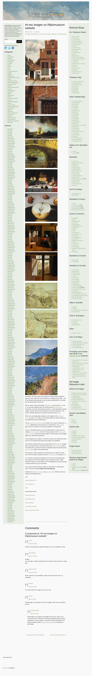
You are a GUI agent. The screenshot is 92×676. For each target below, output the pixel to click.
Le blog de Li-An (76, 204)
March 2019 (10, 260)
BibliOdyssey (48, 405)
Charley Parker (35, 610)
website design (75, 356)
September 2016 (11, 308)
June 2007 (9, 486)
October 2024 (10, 159)
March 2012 (10, 394)
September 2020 (11, 231)
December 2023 (11, 172)
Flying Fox (74, 46)
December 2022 (11, 189)
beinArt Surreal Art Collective (78, 63)
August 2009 (10, 444)
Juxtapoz (74, 151)
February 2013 (10, 377)
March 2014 (10, 356)
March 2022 (10, 202)
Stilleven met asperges (48, 622)
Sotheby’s (74, 430)
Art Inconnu (75, 50)
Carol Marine (75, 89)
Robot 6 (74, 219)
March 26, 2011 (33, 586)
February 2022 (10, 204)
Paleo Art (9, 96)
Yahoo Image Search (77, 453)
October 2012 (10, 383)
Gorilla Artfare (75, 261)
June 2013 (9, 370)
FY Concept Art (75, 277)
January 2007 (10, 494)
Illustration (9, 85)
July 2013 (9, 369)
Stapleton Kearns (76, 110)
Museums (9, 88)
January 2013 (10, 378)
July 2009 (9, 446)
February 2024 (10, 169)
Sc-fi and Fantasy (11, 104)
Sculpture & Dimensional (13, 106)
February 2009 (10, 454)
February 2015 (10, 338)
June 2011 (9, 409)
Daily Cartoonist (75, 246)
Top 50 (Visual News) (77, 341)
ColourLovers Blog (76, 332)
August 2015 (10, 329)
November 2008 (11, 459)
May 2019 (9, 257)
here (61, 405)
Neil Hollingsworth (76, 102)
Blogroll (9, 64)
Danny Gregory (75, 172)
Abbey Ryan (75, 91)
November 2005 (11, 516)
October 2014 (10, 345)
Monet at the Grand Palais (32, 510)
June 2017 (9, 294)
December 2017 (11, 284)
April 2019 (9, 258)
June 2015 (9, 332)
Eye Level (74, 65)
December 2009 (11, 438)
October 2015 (10, 326)
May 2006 (9, 507)
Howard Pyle (75, 161)
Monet (64, 454)
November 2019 (11, 247)
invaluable (74, 422)
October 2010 (10, 422)
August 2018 (10, 271)
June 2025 (9, 151)
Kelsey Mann (75, 290)
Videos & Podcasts (11, 117)
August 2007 (10, 483)
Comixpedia (75, 235)
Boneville (74, 242)
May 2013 (9, 372)
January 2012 (10, 398)
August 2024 (10, 162)
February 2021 (10, 223)
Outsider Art (10, 92)
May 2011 (9, 410)
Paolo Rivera (75, 227)
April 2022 (9, 201)
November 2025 (11, 143)
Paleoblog (74, 306)
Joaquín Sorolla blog (77, 71)
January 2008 (10, 475)
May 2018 (9, 276)
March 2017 (10, 298)
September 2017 (11, 289)
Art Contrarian (75, 60)
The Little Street (34, 432)
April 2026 (9, 135)
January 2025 (10, 154)
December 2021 (11, 207)
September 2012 (11, 385)
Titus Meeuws (75, 117)
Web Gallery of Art (76, 405)
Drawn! (74, 203)
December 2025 (11, 141)
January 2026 (10, 140)
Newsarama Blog (76, 221)
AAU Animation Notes (77, 297)
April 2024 (9, 165)
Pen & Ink (9, 100)
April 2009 (9, 451)
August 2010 (10, 425)
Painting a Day (10, 95)
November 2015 (11, 324)
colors (30, 540)
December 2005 (11, 515)
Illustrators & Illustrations (77, 178)
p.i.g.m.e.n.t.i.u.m (76, 68)
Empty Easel (75, 323)
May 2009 (9, 449)
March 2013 (10, 375)
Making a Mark (75, 55)
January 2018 (10, 282)
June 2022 (9, 197)
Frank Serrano (75, 128)
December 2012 (11, 380)
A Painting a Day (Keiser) (78, 81)
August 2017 (10, 290)
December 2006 (11, 495)
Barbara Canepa (76, 208)
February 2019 (10, 261)
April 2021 (9, 220)
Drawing (9, 79)
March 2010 (10, 433)
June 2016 (9, 313)
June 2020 (9, 236)
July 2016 (9, 311)
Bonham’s (74, 432)
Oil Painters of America (77, 42)
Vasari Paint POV (76, 44)
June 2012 (9, 390)
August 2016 (10, 310)
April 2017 (9, 297)
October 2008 (10, 460)
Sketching (9, 109)
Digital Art (9, 74)
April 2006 (9, 508)
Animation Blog (75, 271)
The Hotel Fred (75, 243)
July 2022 (9, 196)
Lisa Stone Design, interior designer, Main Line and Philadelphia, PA (78, 369)
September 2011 (11, 404)
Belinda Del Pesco (76, 121)
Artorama (74, 152)
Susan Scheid (32, 569)
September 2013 (11, 366)
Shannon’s (74, 442)
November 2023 (11, 173)
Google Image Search (77, 450)
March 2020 (10, 241)
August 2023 (10, 178)
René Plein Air (75, 120)
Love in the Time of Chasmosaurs (80, 310)
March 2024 (10, 167)
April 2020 (9, 239)
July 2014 (9, 350)
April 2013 (9, 374)
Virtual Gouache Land (77, 101)
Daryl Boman (32, 553)
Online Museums (11, 90)
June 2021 (9, 217)
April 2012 (9, 393)
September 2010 (11, 423)
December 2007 (11, 476)
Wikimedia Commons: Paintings (79, 393)
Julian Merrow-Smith (77, 84)
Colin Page (74, 112)
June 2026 (9, 132)
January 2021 (10, 225)
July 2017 (9, 292)
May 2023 (9, 181)
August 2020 (10, 233)
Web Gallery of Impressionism (79, 409)
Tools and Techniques (12, 112)
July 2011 (9, 407)
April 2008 (9, 470)
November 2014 (11, 343)
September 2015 (11, 327)
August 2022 (10, 194)
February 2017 (10, 300)
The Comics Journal (76, 234)
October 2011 (10, 402)
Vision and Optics (11, 119)
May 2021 (9, 218)
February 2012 (10, 396)
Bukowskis (74, 440)
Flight (73, 230)
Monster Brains (75, 177)
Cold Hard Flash (76, 272)
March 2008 (10, 471)
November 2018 (11, 266)
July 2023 (9, 180)
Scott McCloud (75, 232)
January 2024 (10, 170)
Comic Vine (74, 222)
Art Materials (10, 61)
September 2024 (11, 160)
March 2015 (10, 337)
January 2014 (10, 359)
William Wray (75, 126)
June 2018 (9, 274)
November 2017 (11, 285)
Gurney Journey (76, 36)
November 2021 (11, 209)
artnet (73, 419)
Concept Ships (75, 279)
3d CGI (9, 55)
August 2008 (10, 463)
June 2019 (9, 255)
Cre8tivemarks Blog (76, 292)
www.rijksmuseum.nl (30, 480)
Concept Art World (76, 274)
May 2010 (9, 430)
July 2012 (9, 388)
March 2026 (10, 136)
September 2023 (11, 177)
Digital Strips (75, 251)
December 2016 (11, 303)
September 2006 (11, 500)
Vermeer (61, 425)
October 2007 (10, 479)
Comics (9, 69)
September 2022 (11, 193)
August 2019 (10, 252)
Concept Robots (76, 281)
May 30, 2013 (32, 599)
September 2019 (11, 250)
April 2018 (9, 277)
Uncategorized (10, 114)
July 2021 (9, 215)
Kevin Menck (75, 105)
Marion (30, 596)
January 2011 (10, 417)
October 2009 (10, 441)
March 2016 (10, 318)
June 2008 (9, 467)
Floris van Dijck (29, 449)
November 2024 (11, 157)
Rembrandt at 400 (30, 499)
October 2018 (10, 268)
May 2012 (9, 391)
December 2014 (11, 342)
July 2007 (9, 484)
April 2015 (9, 335)
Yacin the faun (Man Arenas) (78, 288)
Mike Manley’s (77, 141)
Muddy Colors (75, 259)
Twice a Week (75, 133)
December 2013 (11, 361)
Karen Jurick (75, 86)
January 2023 (10, 188)
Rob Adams (75, 136)
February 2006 (10, 511)
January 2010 (10, 436)
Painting (9, 93)
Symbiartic (74, 308)
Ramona (31, 583)
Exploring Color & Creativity (78, 58)
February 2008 (10, 473)
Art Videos (9, 63)
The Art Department (76, 193)
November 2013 (11, 362)
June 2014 (9, 351)
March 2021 (10, 221)
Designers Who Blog (77, 183)
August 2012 (10, 386)
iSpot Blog (74, 185)
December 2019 (11, 245)
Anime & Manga (11, 60)
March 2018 (10, 279)
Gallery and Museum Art (12, 82)
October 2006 (10, 499)
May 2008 (9, 468)
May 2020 (9, 237)
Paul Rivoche (75, 245)
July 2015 (9, 330)
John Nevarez (75, 282)
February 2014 (10, 358)
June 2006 (9, 505)
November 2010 (11, 420)
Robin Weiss (75, 123)
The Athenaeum (76, 396)
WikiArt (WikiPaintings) (77, 397)
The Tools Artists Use (77, 319)
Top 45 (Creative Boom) (77, 347)
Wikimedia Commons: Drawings (79, 394)
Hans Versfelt (75, 115)
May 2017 (9, 295)
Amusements (10, 56)
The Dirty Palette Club (77, 139)
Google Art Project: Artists (78, 399)
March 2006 (10, 510)
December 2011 (11, 399)
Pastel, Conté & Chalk (12, 98)
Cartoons (9, 66)
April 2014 (9, 354)
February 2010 (10, 435)
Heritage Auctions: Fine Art (78, 435)
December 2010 (11, 418)
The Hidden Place (76, 52)
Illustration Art (75, 166)
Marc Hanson (75, 104)
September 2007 (11, 481)
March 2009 (10, 452)
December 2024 (11, 156)
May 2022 (9, 199)
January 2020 (10, 244)
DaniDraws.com (75, 182)
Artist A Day (74, 62)
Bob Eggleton (75, 195)
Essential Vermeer (30, 495)
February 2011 (10, 415)
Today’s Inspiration (76, 167)
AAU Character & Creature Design (80, 295)
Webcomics (10, 122)
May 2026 (9, 133)
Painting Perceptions (77, 41)
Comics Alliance (75, 224)
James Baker (75, 238)
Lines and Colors (7, 657)
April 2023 (9, 183)
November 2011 (11, 401)
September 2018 (11, 269)
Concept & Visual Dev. (12, 71)
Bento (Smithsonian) (77, 49)
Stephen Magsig (76, 129)
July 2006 (9, 503)
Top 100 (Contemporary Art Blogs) (80, 342)
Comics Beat (75, 218)
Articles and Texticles (77, 298)
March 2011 (10, 414)
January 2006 (10, 513)
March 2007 (10, 491)
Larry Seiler (75, 109)
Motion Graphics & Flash (13, 87)
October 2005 (10, 518)
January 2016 (10, 321)
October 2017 (10, 287)
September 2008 (11, 462)
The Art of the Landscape (78, 57)
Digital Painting (10, 76)
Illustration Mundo (76, 169)
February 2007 (10, 492)
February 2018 (10, 281)
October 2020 (10, 229)
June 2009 (9, 447)
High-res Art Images (12, 84)
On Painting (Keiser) (77, 83)
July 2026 (9, 130)
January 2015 (10, 340)
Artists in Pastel (75, 73)
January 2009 (10, 455)
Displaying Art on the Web (13, 77)
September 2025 (11, 146)
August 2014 (10, 348)
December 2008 (11, 457)
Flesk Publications (76, 206)
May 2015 (9, 334)
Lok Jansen (49, 472)
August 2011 (10, 406)
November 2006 (11, 497)
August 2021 (10, 213)
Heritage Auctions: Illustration (79, 437)
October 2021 (10, 210)
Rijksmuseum (57, 407)
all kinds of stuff (75, 287)
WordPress (12, 667)
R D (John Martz (76, 174)
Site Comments (10, 108)
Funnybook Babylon (76, 237)
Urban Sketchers (76, 47)
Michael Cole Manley (77, 137)
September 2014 (11, 346)
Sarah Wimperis (76, 134)
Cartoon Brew (75, 269)
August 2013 (10, 367)
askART (74, 421)
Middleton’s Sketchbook (77, 240)
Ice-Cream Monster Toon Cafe (79, 293)
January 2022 (10, 205)
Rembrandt (59, 444)
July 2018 (9, 273)
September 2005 (11, 519)
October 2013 (10, 364)
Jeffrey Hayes (75, 87)
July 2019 (9, 253)
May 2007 (9, 487)
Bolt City (74, 229)
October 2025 (10, 144)
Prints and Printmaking (12, 101)
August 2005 (10, 521)
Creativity (9, 72)
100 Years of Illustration (77, 162)
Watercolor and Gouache (13, 120)
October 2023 (10, 175)
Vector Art (9, 116)
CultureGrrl (74, 70)
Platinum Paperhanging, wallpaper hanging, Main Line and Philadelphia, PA (80, 365)
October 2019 (10, 249)
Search (6, 39)
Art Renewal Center (76, 407)
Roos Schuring (75, 113)
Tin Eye (74, 463)
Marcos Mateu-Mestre (77, 285)
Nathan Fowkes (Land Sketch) (79, 125)
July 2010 (9, 426)
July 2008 (9, 465)
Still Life (74, 54)
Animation (9, 58)
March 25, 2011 (33, 543)
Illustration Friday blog (77, 175)
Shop (26, 487)
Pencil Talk (74, 321)
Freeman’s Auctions (76, 438)
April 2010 (9, 431)
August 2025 (10, 148)
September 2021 (11, 212)
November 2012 (11, 382)
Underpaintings (75, 38)
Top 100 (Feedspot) (76, 346)
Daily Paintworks (76, 92)
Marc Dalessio (75, 107)
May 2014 (9, 353)
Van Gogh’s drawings (31, 506)
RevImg (74, 465)
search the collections (36, 423)
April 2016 (9, 316)
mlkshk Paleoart (76, 311)
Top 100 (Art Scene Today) (78, 344)
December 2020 (11, 226)
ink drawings (51, 454)
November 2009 (11, 439)
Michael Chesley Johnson (78, 131)
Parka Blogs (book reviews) (78, 209)
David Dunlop (75, 66)
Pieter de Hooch (57, 446)
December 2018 (11, 265)
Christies (74, 434)
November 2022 (11, 191)
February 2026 (10, 138)
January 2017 (10, 301)
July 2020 (9, 234)
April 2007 (9, 489)
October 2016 (10, 306)
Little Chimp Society (76, 170)
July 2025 (9, 149)
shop (59, 412)
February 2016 (10, 319)
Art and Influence (76, 39)
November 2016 (11, 305)
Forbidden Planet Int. (77, 226)
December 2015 (11, 322)
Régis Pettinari (75, 118)
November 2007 (11, 478)
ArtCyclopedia (75, 404)
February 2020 (10, 242)
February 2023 (10, 186)
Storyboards (10, 111)
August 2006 (10, 502)
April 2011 (9, 412)
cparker (38, 31)
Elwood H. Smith (76, 180)
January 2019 (10, 263)
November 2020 (11, 228)
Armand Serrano (76, 284)
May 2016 (9, 314)
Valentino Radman (38, 472)
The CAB (74, 276)
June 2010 (9, 428)
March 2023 (10, 185)
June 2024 (9, 164)
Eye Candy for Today (12, 80)
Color (8, 68)
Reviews (9, 103)
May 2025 (9, 152)
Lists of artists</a (30, 484)
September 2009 (11, 442)
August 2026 (10, 128)
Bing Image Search (76, 451)
